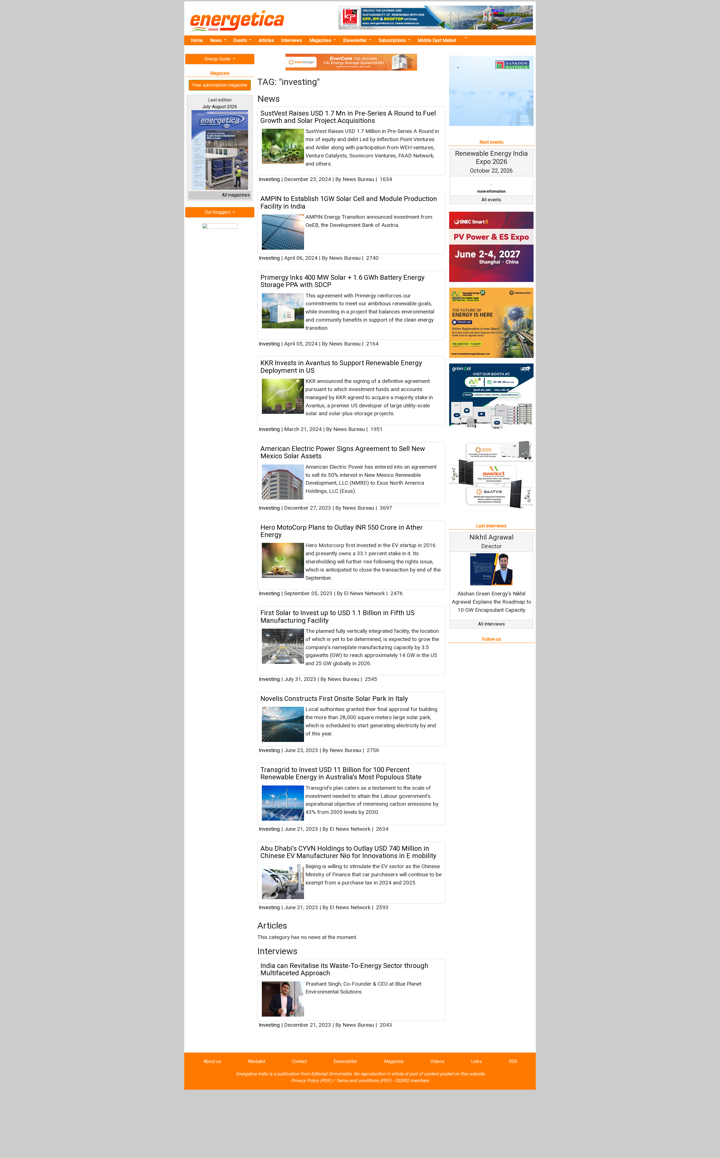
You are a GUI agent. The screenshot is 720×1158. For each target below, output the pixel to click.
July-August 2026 (219, 106)
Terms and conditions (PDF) (364, 1080)
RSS (513, 1061)
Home (197, 40)
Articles (266, 40)
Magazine (394, 1061)
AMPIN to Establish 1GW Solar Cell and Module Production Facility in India (348, 202)
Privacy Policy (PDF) (311, 1080)
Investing (269, 179)
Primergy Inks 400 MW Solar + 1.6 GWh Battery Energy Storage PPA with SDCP (342, 281)
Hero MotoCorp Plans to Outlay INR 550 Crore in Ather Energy (341, 531)
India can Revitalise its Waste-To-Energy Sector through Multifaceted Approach (344, 969)
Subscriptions (393, 40)
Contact (299, 1061)
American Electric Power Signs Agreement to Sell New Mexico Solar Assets (342, 452)
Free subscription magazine (219, 85)
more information (491, 191)
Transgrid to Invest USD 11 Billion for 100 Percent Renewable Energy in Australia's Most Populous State (341, 773)
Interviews (291, 40)
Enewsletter (355, 40)
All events (491, 199)
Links (476, 1061)
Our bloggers (218, 212)
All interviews (491, 624)
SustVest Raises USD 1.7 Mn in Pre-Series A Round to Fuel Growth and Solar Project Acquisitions (348, 117)
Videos (437, 1061)
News (216, 40)
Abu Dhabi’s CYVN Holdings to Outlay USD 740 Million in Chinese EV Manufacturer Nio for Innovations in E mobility (348, 852)
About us (212, 1061)
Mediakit (256, 1061)
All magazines (236, 195)
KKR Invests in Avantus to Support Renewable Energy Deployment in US (341, 366)
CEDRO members (412, 1080)
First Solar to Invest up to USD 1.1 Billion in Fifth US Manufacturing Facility (337, 616)
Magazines (320, 40)
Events (240, 40)
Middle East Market (437, 40)
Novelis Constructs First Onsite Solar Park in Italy (334, 699)
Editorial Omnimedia (331, 1073)
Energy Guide (217, 59)
